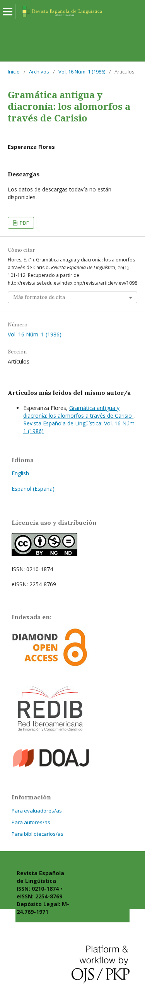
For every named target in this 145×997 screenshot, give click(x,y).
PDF (24, 222)
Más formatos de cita (39, 297)
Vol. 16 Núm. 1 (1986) (81, 71)
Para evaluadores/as (37, 810)
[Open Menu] (7, 11)
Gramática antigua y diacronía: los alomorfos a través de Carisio (78, 411)
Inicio (14, 71)
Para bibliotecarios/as (37, 833)
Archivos (39, 71)
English (20, 473)
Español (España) (33, 488)
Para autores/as (31, 822)
